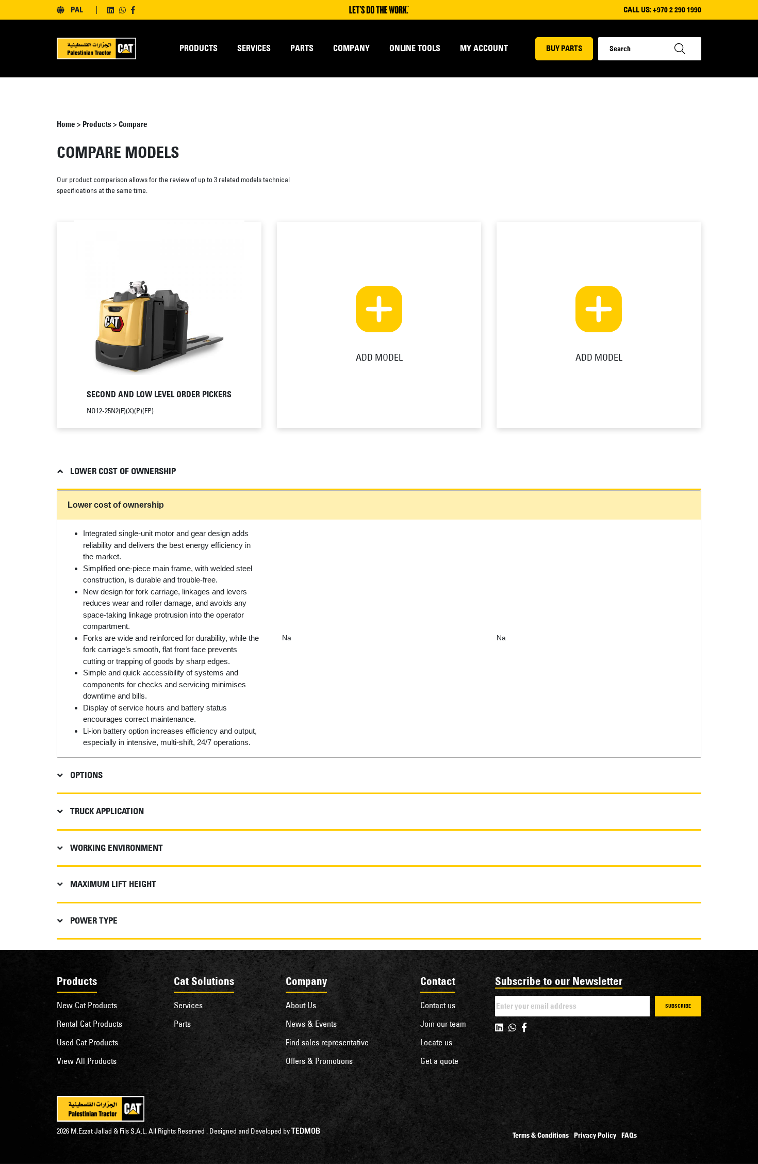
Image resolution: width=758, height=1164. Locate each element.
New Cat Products (87, 1005)
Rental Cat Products (89, 1023)
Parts (302, 48)
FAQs (629, 1135)
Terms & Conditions (541, 1135)
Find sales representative (327, 1042)
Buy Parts (564, 48)
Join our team (443, 1023)
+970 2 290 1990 (677, 9)
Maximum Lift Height (113, 884)
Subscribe (678, 1006)
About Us (301, 1005)
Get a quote (439, 1061)
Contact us (437, 1005)
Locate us (436, 1042)
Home (66, 124)
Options (86, 775)
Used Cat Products (87, 1042)
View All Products (87, 1061)
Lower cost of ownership (123, 471)
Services (254, 48)
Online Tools (414, 48)
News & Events (311, 1023)
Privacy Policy (595, 1135)
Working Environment (116, 848)
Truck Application (107, 811)
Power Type (94, 920)
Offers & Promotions (319, 1061)
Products (198, 48)
